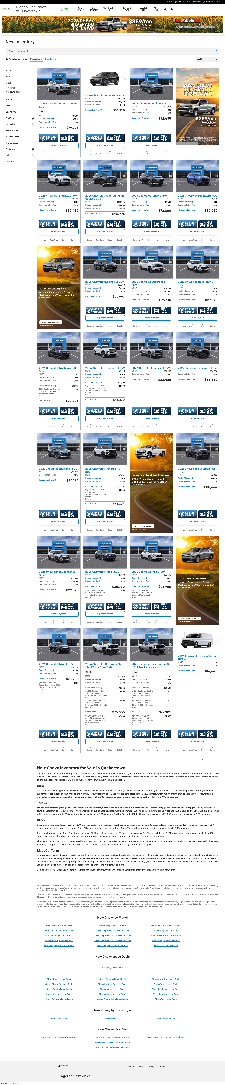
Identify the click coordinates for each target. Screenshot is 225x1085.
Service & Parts (127, 9)
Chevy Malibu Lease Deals (112, 989)
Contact (131, 1067)
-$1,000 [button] (121, 691)
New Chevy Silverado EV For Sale (112, 946)
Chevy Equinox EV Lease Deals (112, 984)
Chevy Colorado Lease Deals (59, 999)
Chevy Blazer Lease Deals (59, 979)
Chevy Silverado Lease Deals (112, 994)
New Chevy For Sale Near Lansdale (112, 1037)
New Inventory (80, 9)
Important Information (186, 143)
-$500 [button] (122, 591)
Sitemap (161, 1067)
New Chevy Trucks (166, 1018)
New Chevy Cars (59, 1018)
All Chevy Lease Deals (112, 968)
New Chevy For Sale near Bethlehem (166, 1037)
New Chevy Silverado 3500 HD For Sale (112, 941)
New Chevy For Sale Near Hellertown (112, 1047)
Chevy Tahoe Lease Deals (166, 984)
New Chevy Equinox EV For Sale (59, 946)
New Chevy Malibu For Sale (112, 926)
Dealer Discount (46, 119)
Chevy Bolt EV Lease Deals (59, 989)
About (141, 1067)
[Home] (6, 9)
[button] (59, 112)
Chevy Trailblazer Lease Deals (166, 989)
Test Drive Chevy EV (110, 9)
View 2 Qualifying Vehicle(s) (189, 619)
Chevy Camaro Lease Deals (59, 994)
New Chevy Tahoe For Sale (166, 931)
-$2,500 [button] (121, 701)
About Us (156, 9)
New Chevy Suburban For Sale (166, 926)
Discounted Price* (46, 127)
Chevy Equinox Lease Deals (112, 979)
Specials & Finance (143, 9)
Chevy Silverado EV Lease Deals (112, 999)
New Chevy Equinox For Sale (59, 941)
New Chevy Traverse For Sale (166, 941)
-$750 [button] (76, 389)
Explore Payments (59, 145)
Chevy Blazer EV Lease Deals (59, 984)
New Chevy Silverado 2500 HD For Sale (112, 936)
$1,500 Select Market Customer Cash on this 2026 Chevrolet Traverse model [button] (95, 390)
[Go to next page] (217, 759)
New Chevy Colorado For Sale (59, 936)
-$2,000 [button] (121, 716)
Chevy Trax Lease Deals (166, 999)
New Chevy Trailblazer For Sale (166, 936)
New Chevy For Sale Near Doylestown (112, 1042)
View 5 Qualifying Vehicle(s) (143, 527)
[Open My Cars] (171, 9)
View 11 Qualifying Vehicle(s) (50, 323)
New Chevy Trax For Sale (166, 946)
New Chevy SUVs (112, 1018)
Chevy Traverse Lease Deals (166, 994)
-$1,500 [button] (121, 386)
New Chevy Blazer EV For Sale (59, 931)
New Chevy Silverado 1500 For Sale (112, 931)
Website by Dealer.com (63, 1066)
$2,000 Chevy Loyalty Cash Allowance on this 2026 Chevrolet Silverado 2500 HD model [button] (96, 720)
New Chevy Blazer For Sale (59, 926)
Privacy (151, 1067)
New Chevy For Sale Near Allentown (59, 1037)
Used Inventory (94, 9)
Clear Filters (50, 59)
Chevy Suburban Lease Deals (166, 979)
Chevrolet (35, 59)
